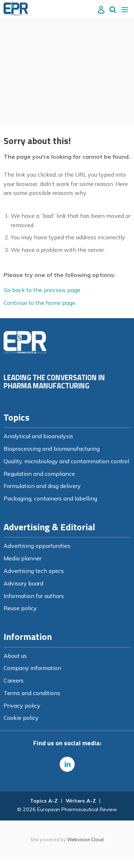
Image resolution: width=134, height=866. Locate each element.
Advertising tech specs (34, 570)
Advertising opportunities (37, 545)
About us (15, 655)
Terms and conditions (32, 693)
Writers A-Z (81, 801)
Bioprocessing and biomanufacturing (52, 448)
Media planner (22, 558)
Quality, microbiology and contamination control (66, 461)
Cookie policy (21, 717)
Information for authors (34, 595)
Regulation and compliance (39, 473)
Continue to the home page (39, 302)
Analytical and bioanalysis (38, 436)
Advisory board (23, 583)
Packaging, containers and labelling (50, 498)
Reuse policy (20, 608)
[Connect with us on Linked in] (67, 764)
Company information (32, 667)
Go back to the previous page (42, 289)
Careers (14, 680)
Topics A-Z (44, 801)
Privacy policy (22, 705)
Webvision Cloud (85, 839)
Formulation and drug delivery (42, 485)
